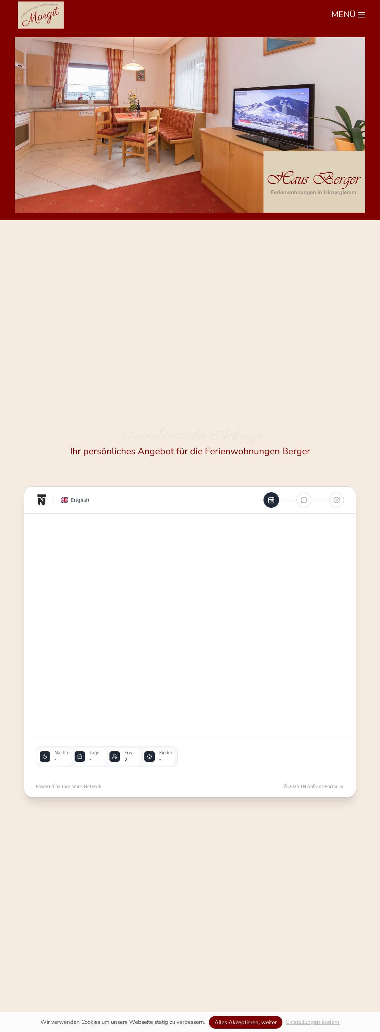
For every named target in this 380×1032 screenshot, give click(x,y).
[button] (348, 15)
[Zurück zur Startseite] (41, 15)
